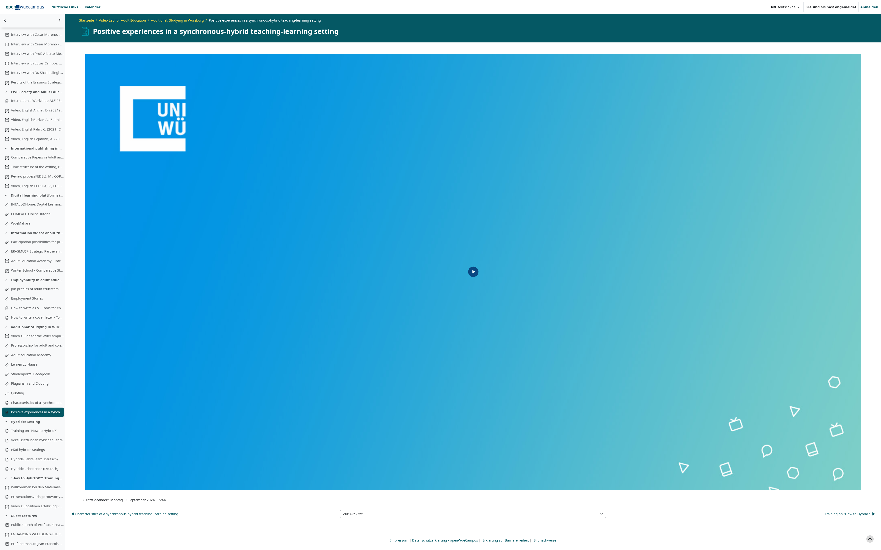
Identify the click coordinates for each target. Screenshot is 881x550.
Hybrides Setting (25, 421)
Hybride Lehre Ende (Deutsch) (34, 468)
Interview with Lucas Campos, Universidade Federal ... (37, 63)
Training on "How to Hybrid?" (34, 430)
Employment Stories (27, 298)
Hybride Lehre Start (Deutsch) (34, 459)
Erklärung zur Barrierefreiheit (505, 540)
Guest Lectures (24, 515)
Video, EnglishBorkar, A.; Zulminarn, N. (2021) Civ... (37, 119)
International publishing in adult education (37, 148)
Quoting (17, 393)
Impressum (399, 540)
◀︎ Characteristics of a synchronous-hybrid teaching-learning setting (124, 513)
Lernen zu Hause (24, 364)
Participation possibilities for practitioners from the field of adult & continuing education (37, 241)
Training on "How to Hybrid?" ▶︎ (850, 513)
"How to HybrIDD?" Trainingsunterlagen (37, 478)
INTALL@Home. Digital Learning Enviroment (37, 204)
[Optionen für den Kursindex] (60, 20)
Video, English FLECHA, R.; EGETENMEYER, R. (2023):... (37, 185)
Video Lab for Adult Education (122, 20)
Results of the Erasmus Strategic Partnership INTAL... (37, 82)
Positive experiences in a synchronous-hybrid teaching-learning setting (37, 412)
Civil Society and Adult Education (37, 91)
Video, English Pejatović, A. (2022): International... (37, 138)
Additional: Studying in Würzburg (37, 327)
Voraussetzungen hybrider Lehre (37, 440)
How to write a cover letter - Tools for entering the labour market (37, 317)
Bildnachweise (544, 540)
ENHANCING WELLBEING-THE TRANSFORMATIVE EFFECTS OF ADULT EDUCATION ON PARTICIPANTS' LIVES (37, 534)
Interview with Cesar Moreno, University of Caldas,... (37, 34)
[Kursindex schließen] (4, 20)
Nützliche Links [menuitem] (64, 7)
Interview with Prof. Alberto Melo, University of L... (37, 53)
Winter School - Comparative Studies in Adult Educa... (37, 270)
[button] (785, 7)
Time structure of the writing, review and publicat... (37, 166)
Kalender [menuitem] (92, 7)
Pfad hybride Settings (28, 449)
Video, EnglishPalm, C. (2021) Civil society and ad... (37, 129)
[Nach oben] (870, 539)
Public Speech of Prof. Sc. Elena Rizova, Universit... (37, 524)
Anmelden (869, 7)
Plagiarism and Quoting (30, 383)
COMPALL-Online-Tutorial (31, 213)
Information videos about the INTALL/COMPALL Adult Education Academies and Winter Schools (37, 233)
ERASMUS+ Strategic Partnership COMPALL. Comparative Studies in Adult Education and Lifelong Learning (37, 251)
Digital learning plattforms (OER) (37, 195)
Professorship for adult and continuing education (37, 345)
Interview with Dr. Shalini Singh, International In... (37, 72)
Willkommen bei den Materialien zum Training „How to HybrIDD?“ (37, 487)
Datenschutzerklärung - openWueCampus (445, 540)
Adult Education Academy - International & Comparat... (37, 260)
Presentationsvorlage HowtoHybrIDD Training (37, 496)
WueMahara (20, 223)
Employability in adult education (37, 280)
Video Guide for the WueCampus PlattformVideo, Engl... (37, 335)
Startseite (86, 20)
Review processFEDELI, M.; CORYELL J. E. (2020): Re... (37, 176)
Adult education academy (31, 355)
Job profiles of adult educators (35, 288)
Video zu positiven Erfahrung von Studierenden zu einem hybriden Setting (37, 506)
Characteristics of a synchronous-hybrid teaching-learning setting (37, 402)
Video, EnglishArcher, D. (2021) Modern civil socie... (37, 110)
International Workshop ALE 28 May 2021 (37, 100)
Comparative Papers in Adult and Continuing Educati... (37, 157)
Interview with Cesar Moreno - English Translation (37, 44)
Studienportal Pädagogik (30, 374)
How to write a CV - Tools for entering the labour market (37, 308)
